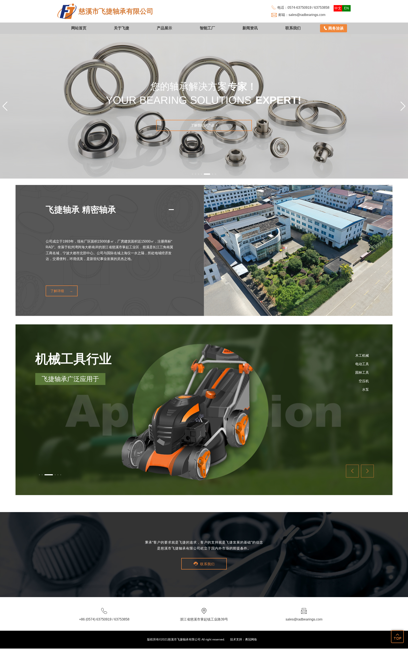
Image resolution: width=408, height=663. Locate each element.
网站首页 (78, 28)
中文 (337, 8)
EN (346, 8)
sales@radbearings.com (307, 15)
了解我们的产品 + (204, 125)
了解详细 (57, 291)
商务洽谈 (333, 28)
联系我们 (293, 28)
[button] (192, 174)
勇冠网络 (251, 639)
